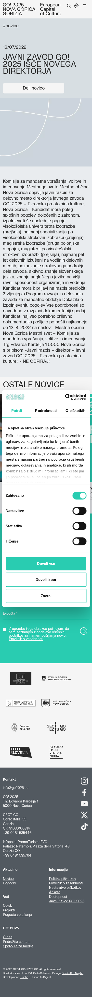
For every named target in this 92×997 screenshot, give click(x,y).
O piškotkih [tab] (75, 410)
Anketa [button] (54, 892)
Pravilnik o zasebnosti (26, 639)
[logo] (32, 9)
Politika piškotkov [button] (62, 879)
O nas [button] (7, 937)
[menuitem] (69, 5)
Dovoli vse (46, 563)
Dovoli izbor (46, 579)
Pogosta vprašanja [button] (17, 915)
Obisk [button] (7, 905)
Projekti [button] (9, 910)
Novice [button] (8, 879)
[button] (69, 5)
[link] (84, 781)
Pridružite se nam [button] (16, 942)
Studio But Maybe (72, 973)
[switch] (79, 511)
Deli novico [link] (34, 88)
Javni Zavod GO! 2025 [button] (66, 901)
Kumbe (24, 977)
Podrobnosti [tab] (46, 410)
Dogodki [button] (9, 883)
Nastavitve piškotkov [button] (65, 888)
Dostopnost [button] (58, 897)
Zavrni (46, 596)
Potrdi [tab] (16, 410)
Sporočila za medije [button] (18, 946)
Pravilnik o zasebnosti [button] (66, 883)
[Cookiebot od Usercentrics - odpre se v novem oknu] (65, 397)
